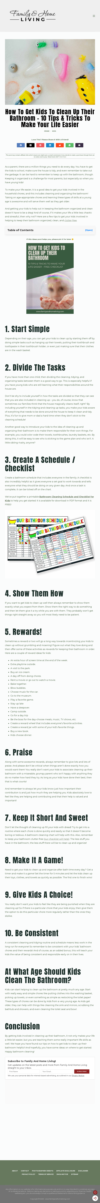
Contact (25, 1171)
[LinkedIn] (50, 145)
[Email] (79, 145)
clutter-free (70, 220)
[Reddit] (60, 145)
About (15, 1171)
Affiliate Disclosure (65, 1171)
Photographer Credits (42, 1171)
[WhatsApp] (70, 145)
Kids (54, 131)
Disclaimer (83, 1171)
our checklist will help (57, 839)
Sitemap (74, 1174)
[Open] (89, 230)
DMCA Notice (62, 1174)
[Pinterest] (40, 145)
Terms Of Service (46, 1174)
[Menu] (94, 16)
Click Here (62, 157)
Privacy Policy (28, 1174)
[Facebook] (21, 145)
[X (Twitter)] (31, 145)
